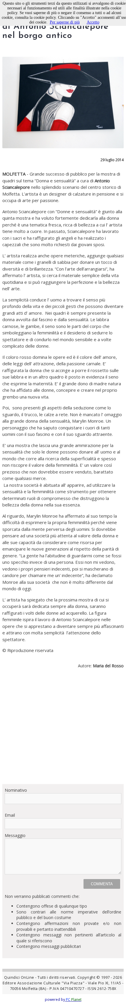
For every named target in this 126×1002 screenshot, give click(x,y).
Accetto (93, 22)
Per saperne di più (65, 22)
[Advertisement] (63, 728)
